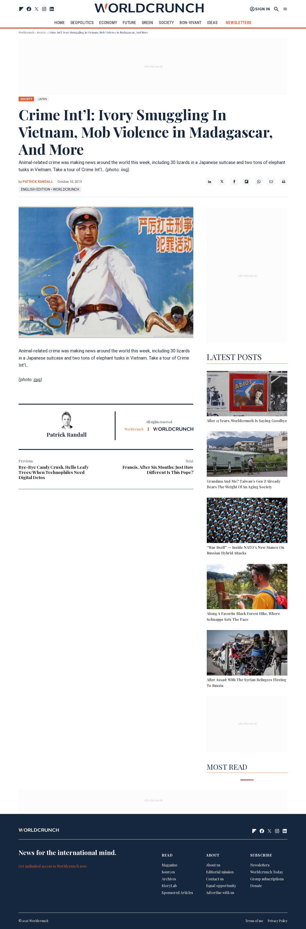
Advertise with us (220, 892)
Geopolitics (82, 22)
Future (129, 22)
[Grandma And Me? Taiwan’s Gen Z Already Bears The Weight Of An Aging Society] (247, 454)
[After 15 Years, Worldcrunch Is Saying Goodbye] (247, 394)
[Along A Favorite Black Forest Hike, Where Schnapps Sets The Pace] (247, 587)
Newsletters (239, 22)
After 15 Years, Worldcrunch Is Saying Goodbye (247, 420)
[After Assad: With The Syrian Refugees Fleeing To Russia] (247, 653)
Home (59, 22)
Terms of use (254, 921)
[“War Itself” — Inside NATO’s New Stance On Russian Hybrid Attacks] (247, 521)
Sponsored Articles (177, 892)
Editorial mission (220, 872)
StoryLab (169, 885)
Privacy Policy (277, 921)
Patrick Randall (38, 181)
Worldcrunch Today (266, 872)
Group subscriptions (267, 879)
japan (42, 99)
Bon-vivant (191, 22)
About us (213, 865)
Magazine (169, 865)
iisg (37, 379)
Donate (256, 885)
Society (166, 22)
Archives (169, 879)
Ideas (212, 22)
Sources (168, 872)
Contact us (215, 879)
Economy (108, 22)
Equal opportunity (221, 885)
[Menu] (285, 9)
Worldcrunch (26, 32)
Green (147, 22)
